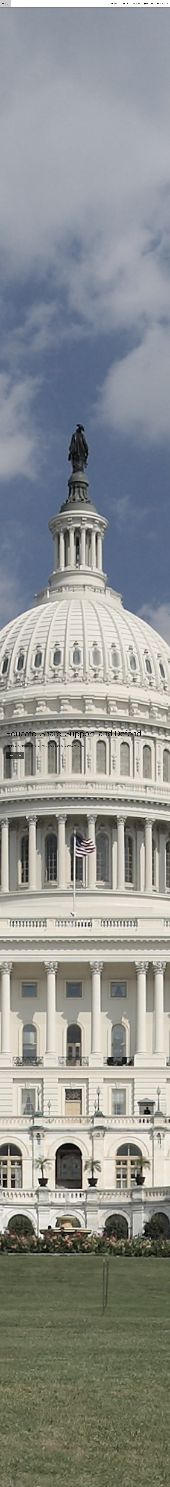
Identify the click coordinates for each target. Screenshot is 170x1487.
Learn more (15, 755)
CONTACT (163, 3)
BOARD (149, 3)
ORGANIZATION (132, 3)
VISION (116, 3)
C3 (6, 3)
